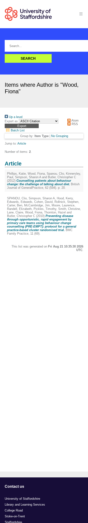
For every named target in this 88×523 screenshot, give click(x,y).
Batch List (17, 130)
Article (21, 143)
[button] (22, 126)
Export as (11, 121)
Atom (75, 120)
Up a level (15, 117)
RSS (74, 124)
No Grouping (59, 136)
